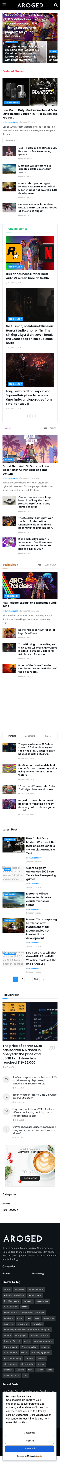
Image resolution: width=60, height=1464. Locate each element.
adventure (19, 1289)
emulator (8, 1318)
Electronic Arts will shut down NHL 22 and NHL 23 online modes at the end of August (37, 208)
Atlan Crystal (35, 1295)
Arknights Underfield (14, 1295)
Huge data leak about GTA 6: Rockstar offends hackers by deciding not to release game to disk (36, 805)
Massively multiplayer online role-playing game (27, 1329)
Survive (20, 1369)
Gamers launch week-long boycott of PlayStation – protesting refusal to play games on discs (34, 502)
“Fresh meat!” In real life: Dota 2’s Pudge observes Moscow (36, 787)
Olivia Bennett (11, 122)
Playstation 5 (10, 1347)
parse (27, 1341)
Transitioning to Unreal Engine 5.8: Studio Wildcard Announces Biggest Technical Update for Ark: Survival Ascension (37, 649)
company (28, 1301)
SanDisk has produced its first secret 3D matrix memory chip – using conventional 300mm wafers (38, 770)
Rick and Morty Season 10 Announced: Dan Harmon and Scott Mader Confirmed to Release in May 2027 (36, 543)
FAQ (29, 1318)
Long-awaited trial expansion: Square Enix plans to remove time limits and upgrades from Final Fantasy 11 (29, 397)
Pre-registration (29, 1347)
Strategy (8, 1369)
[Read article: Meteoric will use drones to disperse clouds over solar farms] (9, 169)
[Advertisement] (30, 706)
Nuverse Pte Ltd (12, 1341)
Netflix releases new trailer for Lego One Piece (36, 631)
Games (53, 52)
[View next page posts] (33, 416)
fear (37, 1318)
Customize (29, 1432)
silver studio (27, 1364)
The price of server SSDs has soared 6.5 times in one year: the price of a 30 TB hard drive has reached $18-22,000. (36, 749)
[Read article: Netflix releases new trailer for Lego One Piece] (9, 633)
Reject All (29, 1440)
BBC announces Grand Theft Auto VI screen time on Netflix (27, 276)
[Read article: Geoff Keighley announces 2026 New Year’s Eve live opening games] (9, 151)
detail (25, 1306)
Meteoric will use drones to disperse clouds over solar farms (34, 169)
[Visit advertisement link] (30, 1166)
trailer (40, 1369)
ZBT (26, 1375)
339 (36, 979)
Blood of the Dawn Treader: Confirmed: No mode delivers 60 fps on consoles (38, 669)
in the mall (23, 1324)
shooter (42, 1358)
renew (24, 1352)
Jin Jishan (37, 1324)
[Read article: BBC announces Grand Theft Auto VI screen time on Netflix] (30, 253)
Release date (10, 1352)
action (7, 1289)
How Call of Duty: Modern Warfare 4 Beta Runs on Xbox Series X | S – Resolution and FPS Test (30, 114)
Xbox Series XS (11, 1375)
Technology (11, 42)
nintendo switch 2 (39, 1335)
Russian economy (12, 1358)
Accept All (29, 1448)
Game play (49, 1318)
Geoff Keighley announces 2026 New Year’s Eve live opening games (37, 151)
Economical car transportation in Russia (24, 1312)
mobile (7, 1335)
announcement (36, 1289)
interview (8, 1324)
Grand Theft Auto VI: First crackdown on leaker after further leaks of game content (28, 470)
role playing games (41, 1352)
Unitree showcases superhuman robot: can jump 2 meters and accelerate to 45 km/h (34, 1130)
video (49, 1369)
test (30, 1369)
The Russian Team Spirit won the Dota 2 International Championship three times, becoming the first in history (35, 522)
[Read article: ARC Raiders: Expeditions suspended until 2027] (30, 585)
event (20, 1318)
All (45, 428)
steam (41, 1364)
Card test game (11, 1301)
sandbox (30, 1358)
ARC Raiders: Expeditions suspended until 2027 (29, 604)
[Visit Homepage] (30, 5)
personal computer (43, 1341)
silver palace (10, 1364)
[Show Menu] (4, 5)
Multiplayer (20, 1335)
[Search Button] (56, 5)
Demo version (11, 1306)
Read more (13, 140)
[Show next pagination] (43, 979)
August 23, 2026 (28, 122)
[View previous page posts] (27, 416)
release (45, 1347)
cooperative (42, 1301)
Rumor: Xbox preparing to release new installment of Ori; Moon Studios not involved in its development (37, 188)
